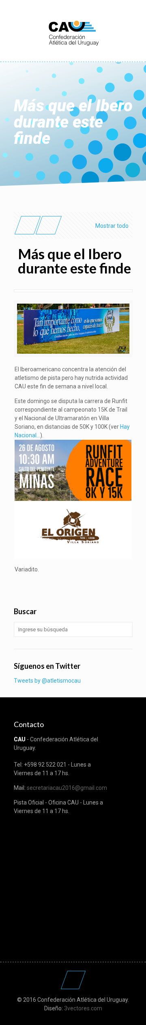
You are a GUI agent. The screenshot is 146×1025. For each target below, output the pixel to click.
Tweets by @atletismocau (47, 680)
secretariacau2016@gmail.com (67, 788)
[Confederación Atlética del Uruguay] (73, 32)
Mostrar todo (112, 226)
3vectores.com (83, 1008)
